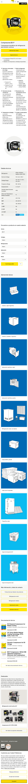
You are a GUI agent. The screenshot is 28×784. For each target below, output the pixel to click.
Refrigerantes (4, 243)
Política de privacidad (9, 768)
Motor (2, 256)
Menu (1, 1)
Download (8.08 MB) (12, 648)
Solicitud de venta (14, 605)
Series (2, 229)
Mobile (17, 214)
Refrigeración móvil (14, 596)
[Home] (23, 4)
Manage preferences (14, 772)
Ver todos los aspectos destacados (14, 730)
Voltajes (3, 237)
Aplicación (3, 250)
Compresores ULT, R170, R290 (14, 718)
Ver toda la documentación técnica (14, 665)
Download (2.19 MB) (12, 630)
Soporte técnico (14, 55)
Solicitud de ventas (14, 50)
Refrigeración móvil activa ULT (14, 699)
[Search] (15, 2)
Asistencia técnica (14, 609)
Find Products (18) (9, 264)
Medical (22, 214)
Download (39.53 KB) (12, 661)
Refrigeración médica (14, 600)
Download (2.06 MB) (12, 640)
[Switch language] (18, 2)
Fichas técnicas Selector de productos (14, 592)
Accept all (14, 781)
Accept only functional (14, 776)
